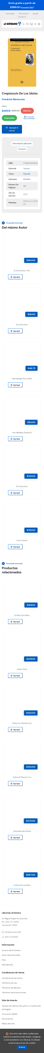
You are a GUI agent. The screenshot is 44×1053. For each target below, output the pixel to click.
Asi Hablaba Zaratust (22, 432)
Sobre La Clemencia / (22, 723)
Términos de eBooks (11, 987)
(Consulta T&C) (27, 7)
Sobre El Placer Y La (22, 777)
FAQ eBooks (7, 964)
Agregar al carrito (13, 129)
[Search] (23, 24)
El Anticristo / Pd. (22, 270)
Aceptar (22, 1047)
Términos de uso (9, 983)
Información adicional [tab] (22, 143)
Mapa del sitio (8, 1023)
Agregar (16, 277)
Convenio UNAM (9, 1014)
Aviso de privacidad (11, 955)
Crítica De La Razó (22, 885)
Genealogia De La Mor (22, 378)
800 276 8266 (11, 937)
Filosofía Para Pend (22, 831)
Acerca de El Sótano (11, 950)
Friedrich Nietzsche (13, 99)
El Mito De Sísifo (22, 615)
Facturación (24, 13)
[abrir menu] (39, 24)
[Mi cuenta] (35, 24)
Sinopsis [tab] (22, 149)
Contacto (22, 17)
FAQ (4, 960)
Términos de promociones (14, 992)
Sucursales (10, 13)
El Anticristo (22, 324)
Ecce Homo (22, 540)
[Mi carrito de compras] (31, 24)
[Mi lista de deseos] (27, 24)
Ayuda (35, 13)
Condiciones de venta (12, 978)
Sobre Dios (22, 669)
